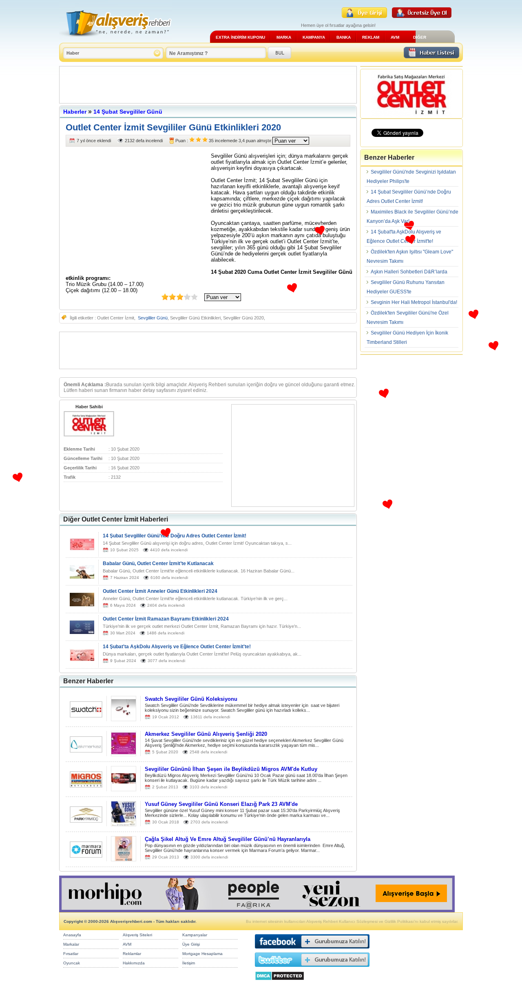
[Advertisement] (208, 84)
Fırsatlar (70, 953)
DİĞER (419, 37)
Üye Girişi (191, 944)
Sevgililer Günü (153, 317)
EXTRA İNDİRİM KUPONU (240, 37)
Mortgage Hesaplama (202, 953)
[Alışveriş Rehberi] (115, 39)
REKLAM (370, 37)
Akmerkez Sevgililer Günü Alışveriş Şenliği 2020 (206, 734)
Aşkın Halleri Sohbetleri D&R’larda (409, 272)
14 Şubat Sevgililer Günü (127, 111)
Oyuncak (71, 963)
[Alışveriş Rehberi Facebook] (312, 950)
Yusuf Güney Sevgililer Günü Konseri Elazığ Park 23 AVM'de (221, 804)
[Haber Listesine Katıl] (431, 56)
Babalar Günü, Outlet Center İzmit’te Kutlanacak (158, 563)
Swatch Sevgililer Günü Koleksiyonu (191, 699)
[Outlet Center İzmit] (89, 434)
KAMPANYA (314, 37)
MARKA (283, 37)
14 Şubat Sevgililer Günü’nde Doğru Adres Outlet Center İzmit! (174, 536)
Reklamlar (132, 953)
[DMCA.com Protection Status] (279, 982)
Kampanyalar (194, 935)
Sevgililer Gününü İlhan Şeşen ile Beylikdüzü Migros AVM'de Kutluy (231, 769)
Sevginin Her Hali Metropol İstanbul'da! (414, 302)
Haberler (74, 111)
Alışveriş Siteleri (137, 935)
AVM (395, 37)
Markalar (71, 944)
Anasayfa (72, 935)
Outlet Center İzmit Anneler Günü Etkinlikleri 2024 (160, 591)
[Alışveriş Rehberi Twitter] (312, 968)
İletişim (188, 963)
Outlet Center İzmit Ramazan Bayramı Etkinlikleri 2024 (166, 619)
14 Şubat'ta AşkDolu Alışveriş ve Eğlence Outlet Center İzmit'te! (177, 646)
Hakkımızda (134, 963)
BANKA (343, 37)
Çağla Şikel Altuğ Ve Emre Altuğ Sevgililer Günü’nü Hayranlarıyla (227, 839)
